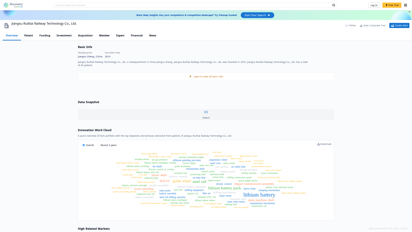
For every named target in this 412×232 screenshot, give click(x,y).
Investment (64, 35)
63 (206, 112)
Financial (137, 35)
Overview (12, 35)
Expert (120, 35)
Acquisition (85, 35)
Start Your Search (255, 15)
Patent (28, 35)
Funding (44, 35)
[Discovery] (13, 5)
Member (104, 35)
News (152, 35)
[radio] (88, 145)
